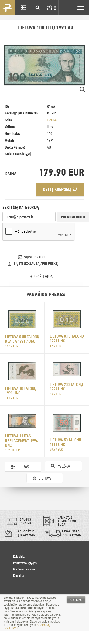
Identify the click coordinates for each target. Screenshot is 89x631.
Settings (23, 7)
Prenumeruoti (73, 217)
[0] (45, 7)
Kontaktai (18, 575)
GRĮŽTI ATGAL (44, 276)
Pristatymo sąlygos (25, 563)
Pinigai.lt (7, 7)
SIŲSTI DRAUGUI (35, 257)
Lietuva (52, 120)
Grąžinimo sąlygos (24, 569)
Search (37, 7)
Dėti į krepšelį (58, 189)
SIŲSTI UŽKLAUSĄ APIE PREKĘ (36, 263)
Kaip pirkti (19, 556)
